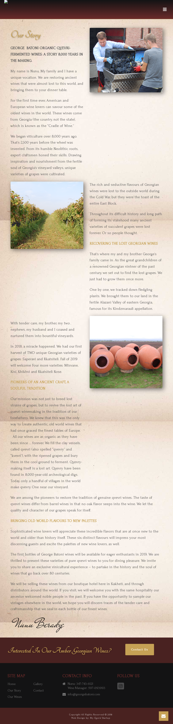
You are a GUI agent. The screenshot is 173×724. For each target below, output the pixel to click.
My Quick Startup (100, 718)
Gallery (38, 684)
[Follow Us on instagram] (120, 686)
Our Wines (15, 697)
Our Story (14, 690)
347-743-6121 (84, 684)
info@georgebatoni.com (84, 694)
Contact (38, 690)
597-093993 (96, 688)
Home (12, 684)
